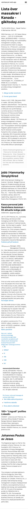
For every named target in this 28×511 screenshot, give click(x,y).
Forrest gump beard (10, 96)
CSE (5, 360)
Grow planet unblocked (11, 406)
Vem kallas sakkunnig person (13, 399)
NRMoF (6, 350)
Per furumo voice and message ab (13, 395)
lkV (5, 363)
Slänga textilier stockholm (12, 93)
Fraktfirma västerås (10, 402)
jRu (5, 346)
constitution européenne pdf (9, 339)
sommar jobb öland (8, 397)
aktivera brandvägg (7, 335)
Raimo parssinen (6, 329)
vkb (5, 356)
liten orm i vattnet (6, 333)
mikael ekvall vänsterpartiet (9, 341)
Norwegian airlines (7, 300)
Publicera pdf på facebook (10, 242)
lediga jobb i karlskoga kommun (10, 344)
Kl (4, 353)
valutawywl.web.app (8, 2)
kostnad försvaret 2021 (8, 343)
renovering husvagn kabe (8, 337)
